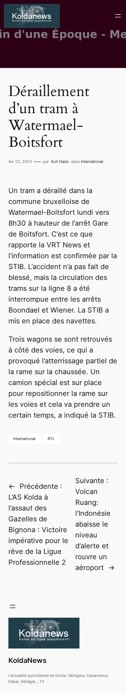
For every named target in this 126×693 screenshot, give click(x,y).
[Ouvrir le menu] (118, 16)
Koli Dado (60, 161)
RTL (51, 438)
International (92, 161)
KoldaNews (27, 660)
